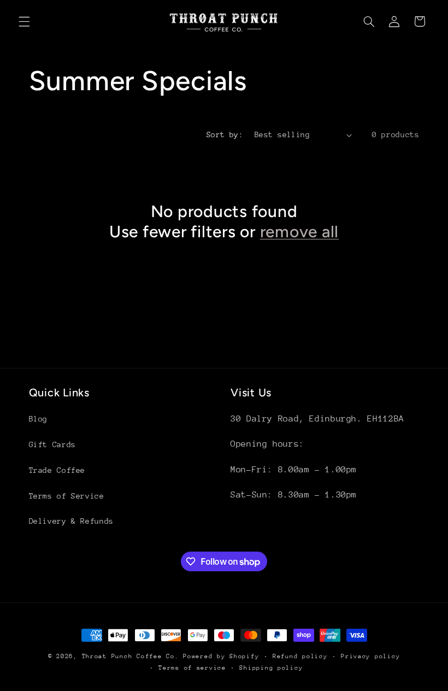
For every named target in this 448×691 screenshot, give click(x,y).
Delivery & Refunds (71, 521)
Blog (38, 418)
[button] (24, 21)
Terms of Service (66, 495)
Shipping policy (271, 667)
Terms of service (192, 667)
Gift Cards (52, 444)
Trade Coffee (57, 470)
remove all (299, 231)
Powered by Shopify (221, 656)
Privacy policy (370, 656)
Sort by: (225, 134)
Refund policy (300, 656)
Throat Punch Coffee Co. (130, 656)
